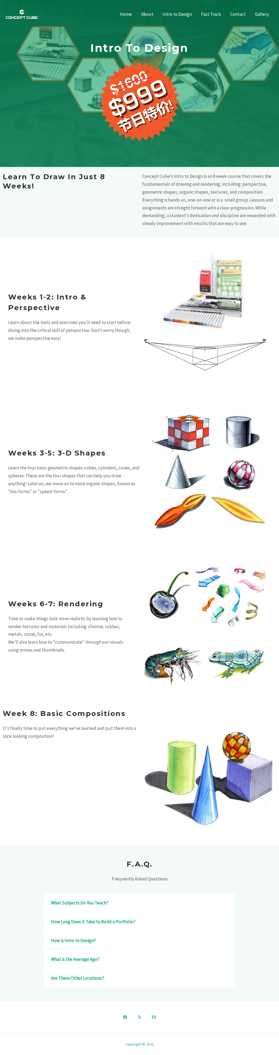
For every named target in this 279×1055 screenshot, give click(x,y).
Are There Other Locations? (77, 978)
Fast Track (211, 14)
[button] (139, 903)
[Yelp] (139, 1017)
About (147, 14)
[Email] (154, 1017)
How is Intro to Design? (73, 940)
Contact (238, 14)
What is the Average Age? (75, 959)
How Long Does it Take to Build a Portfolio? (93, 922)
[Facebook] (125, 1017)
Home (126, 14)
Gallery (262, 14)
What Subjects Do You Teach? (79, 903)
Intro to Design (177, 14)
